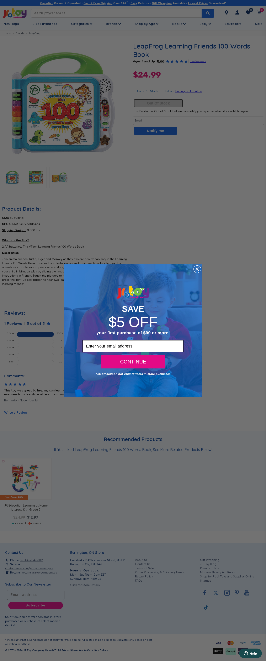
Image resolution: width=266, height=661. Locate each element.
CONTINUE (133, 362)
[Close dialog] (197, 269)
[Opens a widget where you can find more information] (250, 654)
